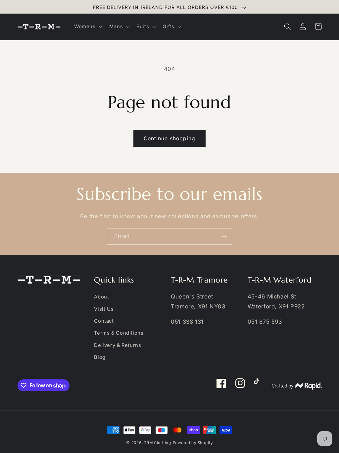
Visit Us (104, 309)
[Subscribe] (224, 236)
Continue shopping (169, 138)
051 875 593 (265, 321)
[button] (87, 26)
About (101, 297)
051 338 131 (187, 321)
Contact (104, 321)
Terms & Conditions (118, 333)
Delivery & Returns (117, 345)
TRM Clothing (157, 442)
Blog (100, 357)
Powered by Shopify (193, 442)
